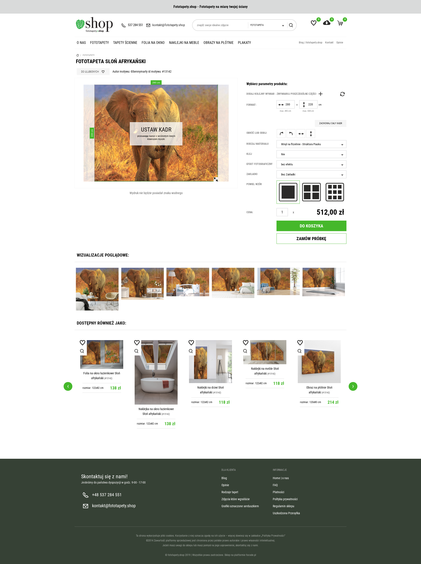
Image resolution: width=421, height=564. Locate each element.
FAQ (275, 485)
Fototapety (99, 43)
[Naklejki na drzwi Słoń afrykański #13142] (156, 361)
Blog (224, 478)
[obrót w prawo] (281, 133)
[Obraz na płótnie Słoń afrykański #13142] (264, 361)
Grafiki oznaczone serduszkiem (240, 506)
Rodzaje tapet (229, 492)
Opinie (339, 42)
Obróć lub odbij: (256, 132)
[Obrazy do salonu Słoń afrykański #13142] (319, 361)
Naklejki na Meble (184, 43)
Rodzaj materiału (257, 143)
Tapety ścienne (125, 43)
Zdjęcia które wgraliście (235, 499)
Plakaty (244, 43)
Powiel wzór (254, 184)
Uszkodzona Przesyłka (286, 513)
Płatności (278, 492)
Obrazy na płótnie (218, 43)
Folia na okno (153, 43)
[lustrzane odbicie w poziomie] (300, 133)
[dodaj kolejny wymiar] (285, 94)
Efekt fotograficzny (259, 164)
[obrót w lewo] (291, 133)
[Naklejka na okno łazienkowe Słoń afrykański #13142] (101, 372)
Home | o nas (281, 478)
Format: (251, 104)
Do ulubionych (90, 71)
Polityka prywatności (285, 499)
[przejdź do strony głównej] (94, 24)
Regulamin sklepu (283, 506)
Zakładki (251, 174)
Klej (249, 153)
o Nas (81, 43)
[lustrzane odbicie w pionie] (310, 133)
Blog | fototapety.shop (310, 42)
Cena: (249, 212)
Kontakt (329, 42)
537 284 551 (135, 25)
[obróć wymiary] (342, 94)
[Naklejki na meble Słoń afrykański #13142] (210, 352)
